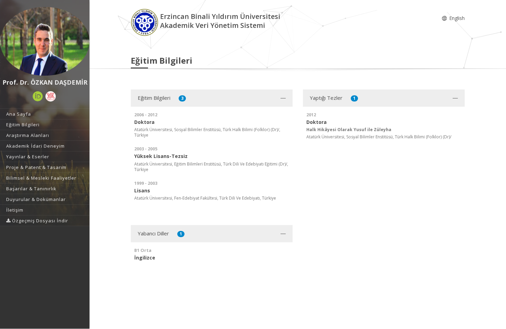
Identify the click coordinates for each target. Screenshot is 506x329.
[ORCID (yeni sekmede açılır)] (38, 96)
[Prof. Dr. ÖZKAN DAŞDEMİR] (44, 41)
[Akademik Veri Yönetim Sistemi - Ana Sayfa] (145, 22)
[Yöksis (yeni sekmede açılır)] (50, 96)
